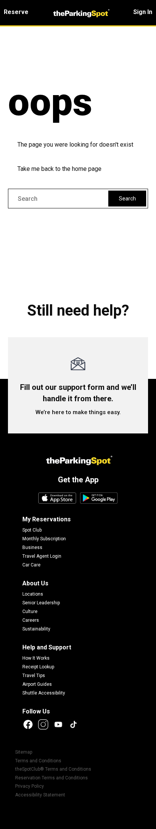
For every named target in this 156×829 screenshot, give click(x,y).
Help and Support (46, 647)
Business (32, 547)
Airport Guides (37, 684)
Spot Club (32, 530)
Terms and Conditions (38, 760)
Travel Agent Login (41, 556)
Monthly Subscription (44, 538)
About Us (35, 583)
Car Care (31, 565)
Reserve (16, 12)
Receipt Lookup (38, 666)
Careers (30, 620)
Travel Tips (33, 675)
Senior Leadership (41, 602)
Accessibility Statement (40, 795)
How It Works (36, 658)
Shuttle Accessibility (43, 693)
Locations (32, 594)
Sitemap (23, 752)
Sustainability (36, 629)
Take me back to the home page (59, 168)
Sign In (142, 12)
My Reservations (46, 519)
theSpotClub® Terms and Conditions (53, 769)
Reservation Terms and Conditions (51, 778)
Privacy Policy (29, 786)
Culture (29, 611)
